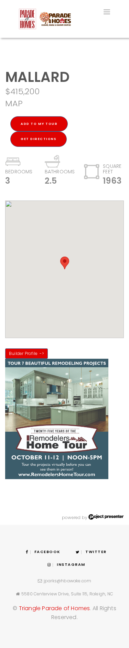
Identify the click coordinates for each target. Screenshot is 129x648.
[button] (64, 263)
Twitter (96, 551)
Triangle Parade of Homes (54, 608)
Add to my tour (39, 123)
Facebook (47, 551)
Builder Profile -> (26, 353)
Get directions (38, 139)
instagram (71, 564)
